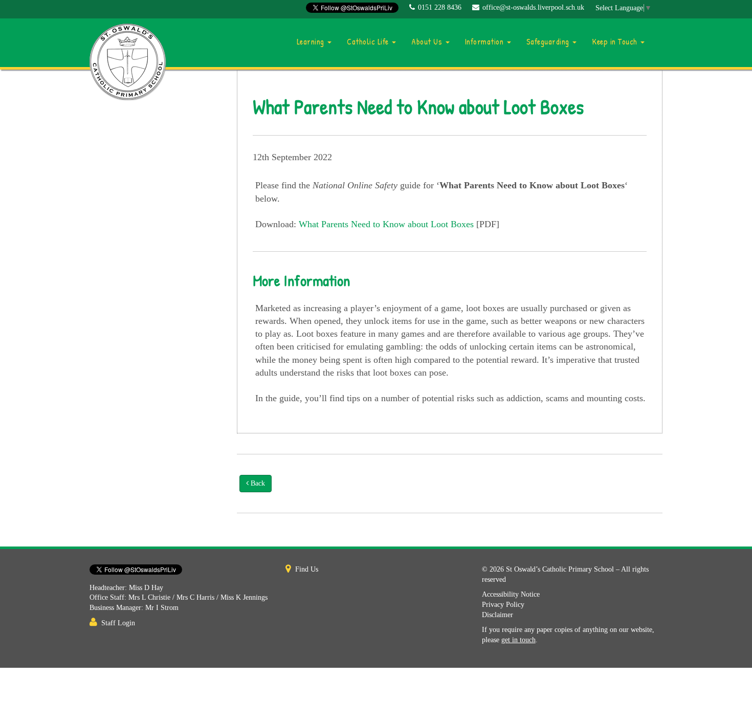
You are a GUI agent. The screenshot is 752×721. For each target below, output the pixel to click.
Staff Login (118, 623)
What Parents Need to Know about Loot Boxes (386, 224)
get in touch (518, 640)
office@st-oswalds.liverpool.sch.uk (533, 7)
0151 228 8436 (439, 7)
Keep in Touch (615, 41)
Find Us (306, 569)
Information (485, 41)
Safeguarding (549, 41)
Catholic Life (369, 41)
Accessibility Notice (511, 594)
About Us (428, 41)
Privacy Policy (503, 604)
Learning (312, 41)
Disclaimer (497, 615)
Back (257, 483)
